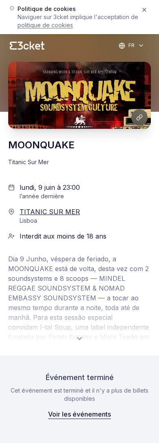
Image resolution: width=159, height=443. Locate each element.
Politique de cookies (45, 25)
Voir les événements (79, 414)
